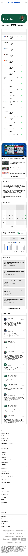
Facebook (3, 505)
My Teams (4, 524)
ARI (7, 117)
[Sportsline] (19, 536)
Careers (3, 457)
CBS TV (3, 465)
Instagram (4, 502)
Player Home (5, 25)
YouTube (3, 497)
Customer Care (5, 491)
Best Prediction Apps (6, 443)
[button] (2, 2)
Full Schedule (14, 140)
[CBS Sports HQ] (20, 530)
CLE (7, 60)
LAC (7, 96)
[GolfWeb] (18, 542)
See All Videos (14, 176)
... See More (6, 266)
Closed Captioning (6, 480)
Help (2, 488)
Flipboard (4, 512)
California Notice (5, 482)
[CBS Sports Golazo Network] (14, 533)
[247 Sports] (9, 536)
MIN (7, 129)
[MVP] (23, 539)
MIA (7, 72)
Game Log (20, 25)
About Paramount (6, 460)
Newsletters (4, 521)
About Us (3, 454)
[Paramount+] (6, 539)
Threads (3, 510)
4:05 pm (12, 96)
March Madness (5, 446)
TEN (7, 36)
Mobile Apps (4, 448)
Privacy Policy (5, 473)
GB (7, 42)
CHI (7, 54)
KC (7, 84)
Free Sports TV (5, 438)
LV (6, 78)
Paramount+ (4, 462)
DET (7, 48)
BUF (7, 90)
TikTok (3, 500)
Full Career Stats (14, 227)
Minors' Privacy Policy (7, 476)
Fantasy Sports (5, 436)
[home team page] (5, 36)
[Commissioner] (16, 539)
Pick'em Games (5, 433)
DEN (7, 111)
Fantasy (13, 25)
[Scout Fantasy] (10, 542)
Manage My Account (6, 519)
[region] (14, 150)
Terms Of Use (5, 471)
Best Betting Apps (6, 441)
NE (7, 66)
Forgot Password (5, 526)
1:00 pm (12, 37)
